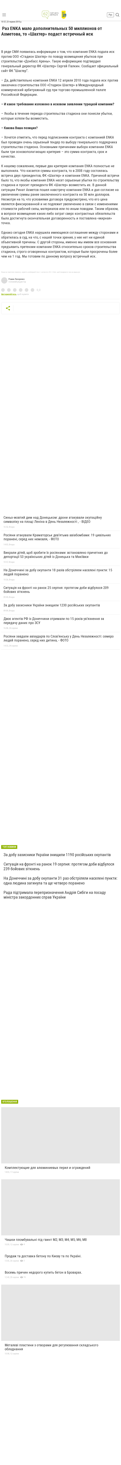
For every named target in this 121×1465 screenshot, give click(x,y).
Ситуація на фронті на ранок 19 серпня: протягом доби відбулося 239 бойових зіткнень (59, 866)
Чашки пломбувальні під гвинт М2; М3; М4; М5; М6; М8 (46, 1240)
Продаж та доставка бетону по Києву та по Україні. (43, 1256)
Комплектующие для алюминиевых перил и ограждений (47, 1168)
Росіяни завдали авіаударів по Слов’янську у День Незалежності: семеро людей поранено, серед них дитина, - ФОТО (59, 638)
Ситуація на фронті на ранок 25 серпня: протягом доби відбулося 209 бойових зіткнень (56, 590)
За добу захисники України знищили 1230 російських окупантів (52, 605)
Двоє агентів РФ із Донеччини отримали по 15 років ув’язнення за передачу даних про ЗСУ (54, 621)
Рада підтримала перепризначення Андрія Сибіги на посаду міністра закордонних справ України (55, 895)
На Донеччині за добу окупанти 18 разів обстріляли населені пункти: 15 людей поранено (58, 572)
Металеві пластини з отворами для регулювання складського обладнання (51, 1347)
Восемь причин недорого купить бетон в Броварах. (43, 1272)
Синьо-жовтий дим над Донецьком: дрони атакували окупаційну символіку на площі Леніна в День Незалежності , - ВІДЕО (53, 519)
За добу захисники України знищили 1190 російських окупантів (57, 854)
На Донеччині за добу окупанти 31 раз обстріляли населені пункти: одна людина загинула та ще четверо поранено (60, 880)
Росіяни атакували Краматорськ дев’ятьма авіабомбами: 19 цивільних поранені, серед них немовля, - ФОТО (57, 537)
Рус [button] (110, 14)
